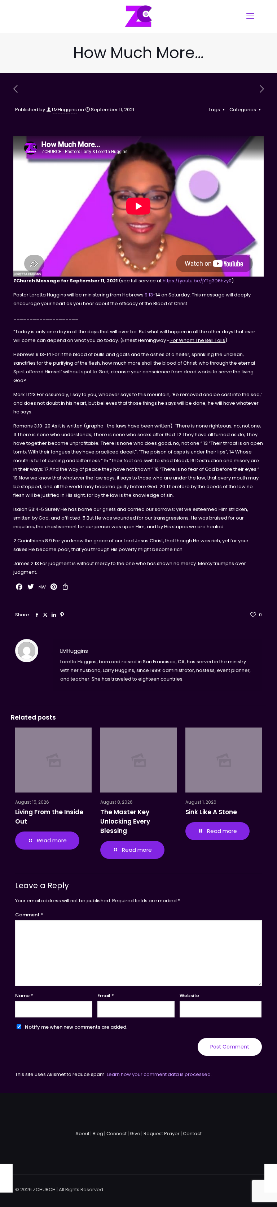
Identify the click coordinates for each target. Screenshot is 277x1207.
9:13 (149, 294)
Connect (116, 1133)
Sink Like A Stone (211, 812)
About (82, 1133)
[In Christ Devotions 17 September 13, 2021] (270, 1178)
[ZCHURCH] (138, 16)
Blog (98, 1133)
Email (105, 995)
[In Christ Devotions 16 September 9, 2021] (6, 1178)
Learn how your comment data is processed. (159, 1074)
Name (24, 995)
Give (135, 1133)
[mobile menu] (250, 16)
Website (189, 995)
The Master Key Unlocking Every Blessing (125, 821)
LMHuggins (64, 109)
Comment (29, 914)
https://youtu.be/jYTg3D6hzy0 (197, 280)
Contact (192, 1133)
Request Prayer (162, 1133)
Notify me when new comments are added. (76, 1027)
